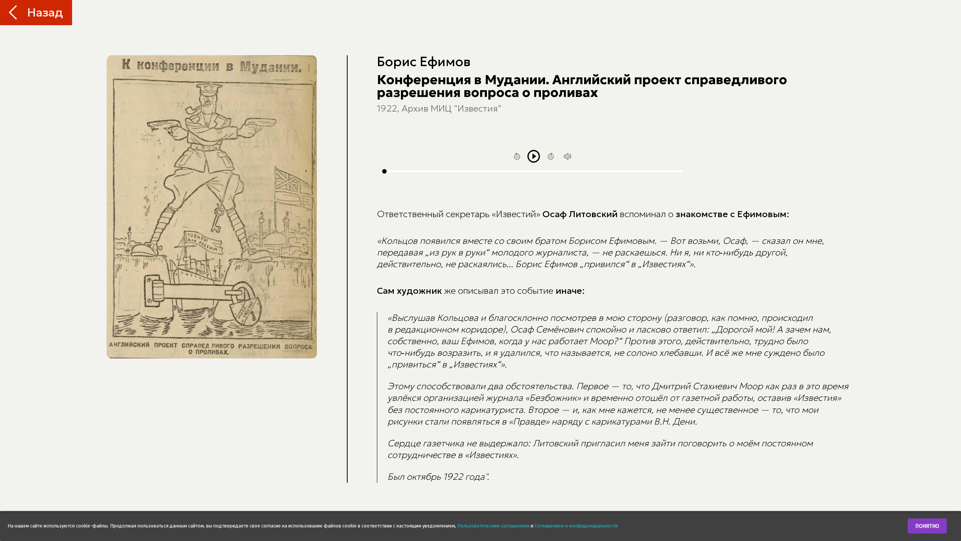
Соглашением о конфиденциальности (576, 526)
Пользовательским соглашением (493, 526)
